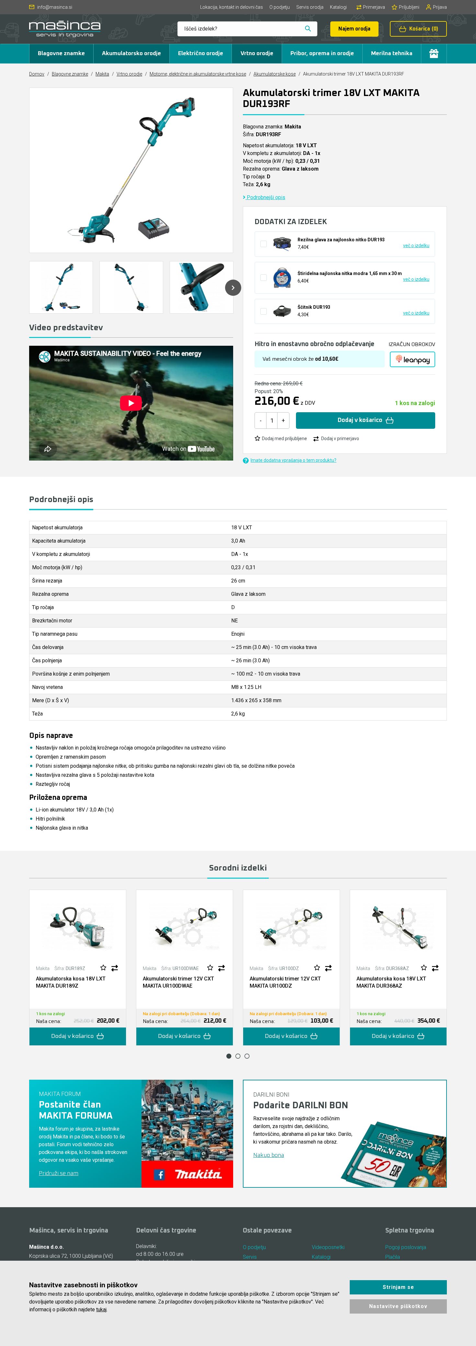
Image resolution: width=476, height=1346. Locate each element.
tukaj (101, 1309)
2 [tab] (238, 1056)
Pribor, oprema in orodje (322, 53)
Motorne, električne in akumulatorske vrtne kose (198, 74)
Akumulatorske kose (275, 74)
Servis (250, 1257)
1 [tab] (228, 1056)
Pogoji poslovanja (405, 1247)
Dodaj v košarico (360, 420)
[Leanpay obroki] (412, 359)
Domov (36, 74)
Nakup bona (268, 1155)
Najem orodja (354, 28)
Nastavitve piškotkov (398, 1306)
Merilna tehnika (392, 53)
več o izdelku (416, 245)
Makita (102, 74)
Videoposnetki (328, 1247)
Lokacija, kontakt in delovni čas (231, 7)
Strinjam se (398, 1287)
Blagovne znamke (61, 53)
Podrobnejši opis (265, 197)
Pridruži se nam (58, 1173)
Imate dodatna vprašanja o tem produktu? (293, 460)
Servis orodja (309, 7)
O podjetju (279, 7)
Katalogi (338, 7)
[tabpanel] (77, 968)
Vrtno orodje (257, 53)
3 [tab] (247, 1056)
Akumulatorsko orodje (131, 53)
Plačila (392, 1257)
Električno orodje (200, 53)
